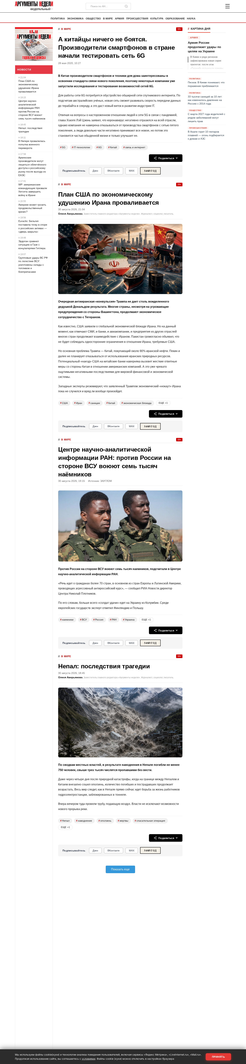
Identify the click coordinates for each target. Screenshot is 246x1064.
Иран (78, 403)
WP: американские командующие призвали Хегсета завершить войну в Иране (32, 190)
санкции (94, 403)
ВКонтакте (114, 170)
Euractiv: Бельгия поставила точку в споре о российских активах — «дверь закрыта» (32, 226)
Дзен (95, 170)
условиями (88, 1058)
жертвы (123, 820)
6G (99, 147)
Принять (218, 1056)
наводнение (84, 820)
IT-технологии (81, 147)
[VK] (217, 6)
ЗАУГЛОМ (106, 481)
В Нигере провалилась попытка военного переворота (31, 144)
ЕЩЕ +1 (163, 403)
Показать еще (120, 869)
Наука (191, 18)
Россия (98, 619)
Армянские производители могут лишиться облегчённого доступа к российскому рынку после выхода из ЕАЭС (32, 166)
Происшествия (137, 18)
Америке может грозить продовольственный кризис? (32, 208)
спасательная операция (150, 820)
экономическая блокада (136, 403)
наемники (66, 619)
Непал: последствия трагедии (30, 130)
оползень (105, 820)
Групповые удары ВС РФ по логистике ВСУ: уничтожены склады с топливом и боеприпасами (33, 264)
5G (62, 147)
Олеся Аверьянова (70, 213)
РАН (113, 619)
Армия (119, 18)
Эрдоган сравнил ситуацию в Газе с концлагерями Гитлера (31, 245)
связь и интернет (134, 147)
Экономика (75, 18)
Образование (175, 18)
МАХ (131, 170)
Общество (93, 18)
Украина (129, 619)
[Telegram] (208, 6)
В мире (108, 18)
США (64, 403)
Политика (58, 18)
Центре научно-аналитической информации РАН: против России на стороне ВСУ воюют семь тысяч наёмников (31, 109)
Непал (65, 820)
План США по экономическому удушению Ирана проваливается (28, 86)
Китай (112, 147)
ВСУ (83, 619)
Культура (156, 18)
